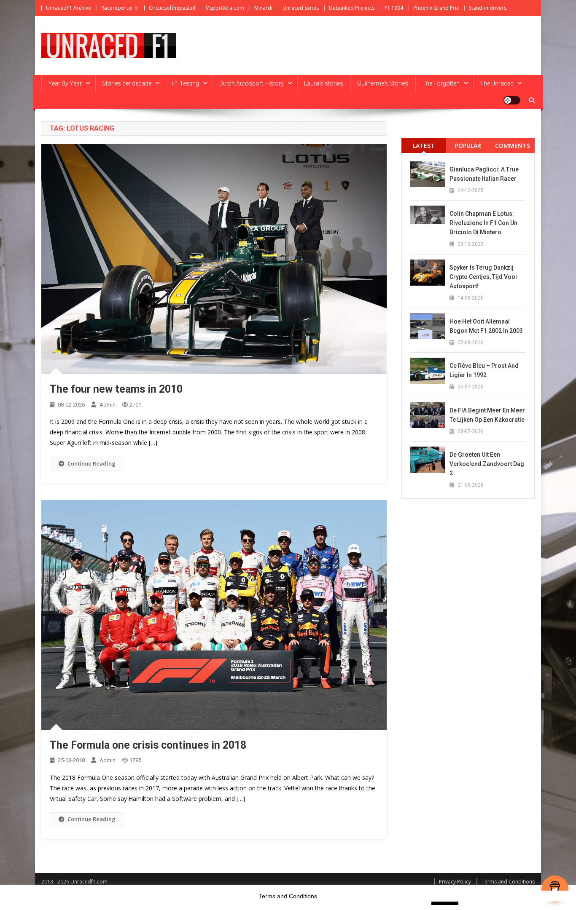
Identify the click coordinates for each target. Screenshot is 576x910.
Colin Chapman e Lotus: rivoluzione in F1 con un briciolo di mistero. (483, 223)
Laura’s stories (323, 83)
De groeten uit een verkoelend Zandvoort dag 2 (486, 463)
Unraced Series (301, 7)
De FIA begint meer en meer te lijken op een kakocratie (487, 415)
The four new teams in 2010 (116, 389)
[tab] (423, 145)
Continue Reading (91, 463)
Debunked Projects (351, 7)
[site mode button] (511, 100)
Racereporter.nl (120, 7)
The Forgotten (441, 83)
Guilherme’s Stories (382, 83)
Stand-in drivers (487, 7)
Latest (424, 146)
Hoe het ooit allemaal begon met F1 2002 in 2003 (486, 326)
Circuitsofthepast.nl (172, 7)
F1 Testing (185, 83)
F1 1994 (394, 7)
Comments (512, 146)
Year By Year (65, 83)
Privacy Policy (455, 881)
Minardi (263, 7)
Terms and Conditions (508, 881)
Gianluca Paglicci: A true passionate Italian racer (484, 174)
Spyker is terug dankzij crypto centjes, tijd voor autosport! (483, 276)
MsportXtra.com (224, 7)
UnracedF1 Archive (68, 7)
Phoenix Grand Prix (436, 7)
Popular (468, 146)
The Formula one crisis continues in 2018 (148, 745)
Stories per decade (126, 83)
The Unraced (497, 83)
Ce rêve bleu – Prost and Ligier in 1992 (484, 370)
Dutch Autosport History (251, 83)
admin (108, 404)
